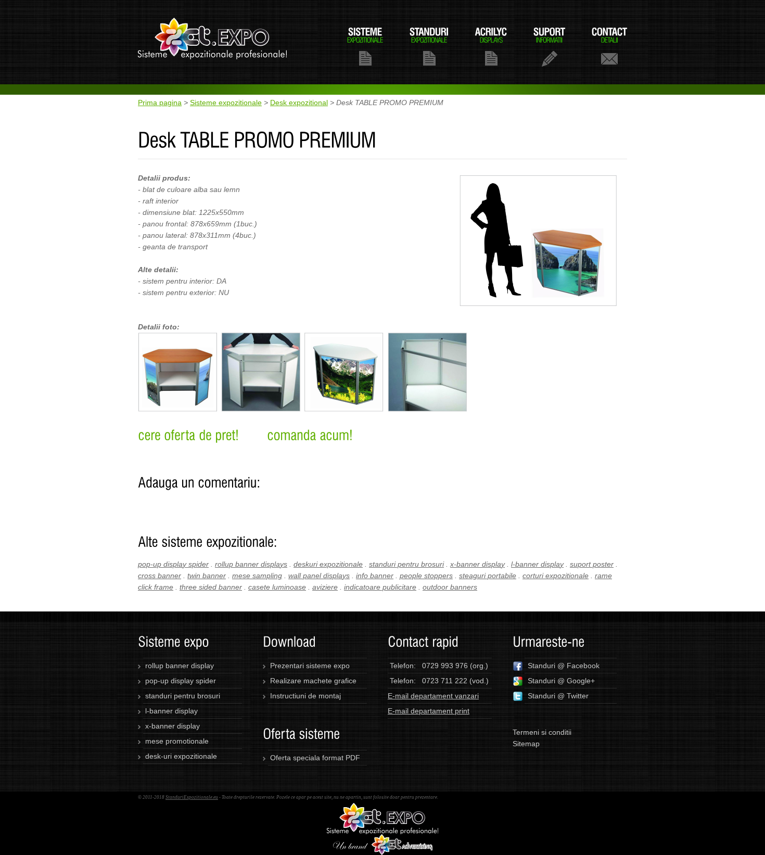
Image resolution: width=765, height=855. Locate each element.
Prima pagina (160, 102)
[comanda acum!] (310, 435)
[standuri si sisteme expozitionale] (382, 809)
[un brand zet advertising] (382, 840)
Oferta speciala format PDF (315, 758)
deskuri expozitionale (328, 564)
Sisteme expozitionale (226, 102)
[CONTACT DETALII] (609, 46)
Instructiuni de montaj (305, 696)
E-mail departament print (428, 711)
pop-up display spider (173, 564)
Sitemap (526, 743)
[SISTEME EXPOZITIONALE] (365, 46)
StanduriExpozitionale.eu (191, 797)
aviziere (325, 587)
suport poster (592, 564)
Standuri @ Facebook (564, 665)
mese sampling (257, 575)
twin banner (206, 575)
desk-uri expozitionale (181, 756)
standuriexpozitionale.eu (213, 42)
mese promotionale (177, 741)
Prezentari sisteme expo (310, 665)
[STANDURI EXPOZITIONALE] (429, 46)
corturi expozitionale (555, 575)
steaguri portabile (487, 575)
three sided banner (211, 587)
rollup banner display (179, 665)
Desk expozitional (299, 102)
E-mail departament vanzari (433, 696)
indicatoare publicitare (380, 587)
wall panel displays (319, 575)
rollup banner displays (251, 564)
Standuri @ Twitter (558, 696)
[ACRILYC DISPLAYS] (491, 46)
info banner (374, 575)
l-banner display (537, 564)
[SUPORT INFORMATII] (549, 46)
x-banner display (477, 564)
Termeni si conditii (542, 732)
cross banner (159, 575)
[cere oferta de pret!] (188, 435)
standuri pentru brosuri (406, 564)
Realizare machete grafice (313, 681)
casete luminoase (277, 587)
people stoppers (426, 575)
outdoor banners (450, 587)
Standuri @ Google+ (561, 681)
